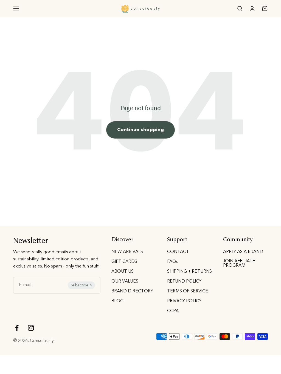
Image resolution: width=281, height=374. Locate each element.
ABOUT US (122, 271)
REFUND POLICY (184, 281)
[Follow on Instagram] (31, 328)
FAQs (172, 262)
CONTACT (178, 252)
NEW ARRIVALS (127, 252)
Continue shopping (140, 129)
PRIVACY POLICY (184, 301)
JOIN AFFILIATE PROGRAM (239, 263)
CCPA (173, 311)
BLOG (117, 301)
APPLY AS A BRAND (243, 252)
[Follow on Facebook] (17, 328)
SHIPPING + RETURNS (189, 271)
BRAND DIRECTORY (132, 291)
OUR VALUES (124, 281)
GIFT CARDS (124, 262)
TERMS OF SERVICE (187, 291)
